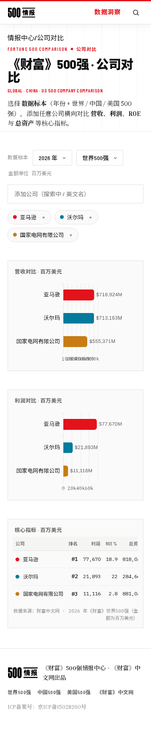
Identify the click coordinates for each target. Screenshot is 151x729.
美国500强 (79, 692)
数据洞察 (107, 12)
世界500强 (19, 692)
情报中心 (21, 38)
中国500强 (49, 692)
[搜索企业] (135, 12)
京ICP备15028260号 (62, 706)
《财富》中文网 (115, 692)
